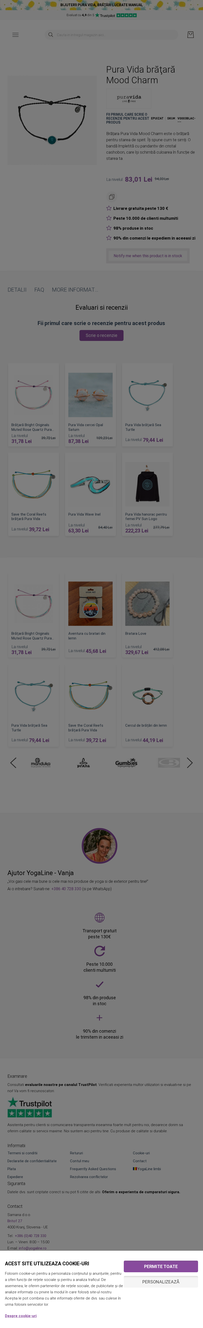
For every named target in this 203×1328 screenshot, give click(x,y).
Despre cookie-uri (21, 1316)
